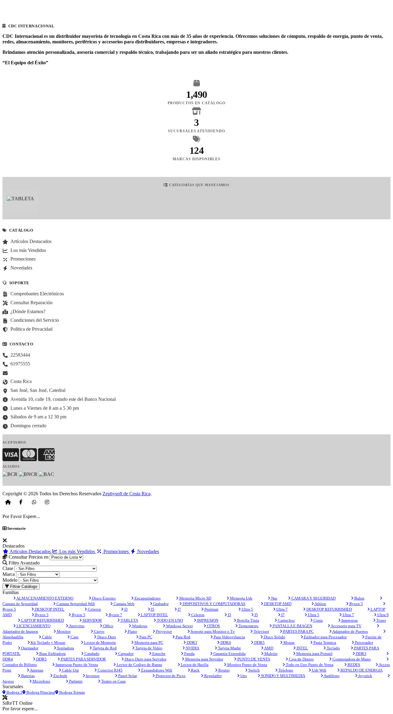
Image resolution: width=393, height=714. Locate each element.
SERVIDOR (92, 620)
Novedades (147, 551)
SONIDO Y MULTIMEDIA (282, 675)
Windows (139, 626)
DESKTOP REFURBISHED (328, 609)
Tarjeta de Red (104, 648)
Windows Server (179, 626)
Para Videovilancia (229, 637)
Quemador (29, 648)
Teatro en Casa (113, 681)
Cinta (318, 620)
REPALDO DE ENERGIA (361, 670)
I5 (152, 609)
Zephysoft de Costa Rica (126, 493)
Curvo (98, 631)
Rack (195, 670)
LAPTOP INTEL (154, 614)
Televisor (261, 631)
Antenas (36, 670)
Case (74, 637)
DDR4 (225, 642)
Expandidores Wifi (156, 670)
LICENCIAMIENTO (33, 626)
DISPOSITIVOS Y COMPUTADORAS (213, 603)
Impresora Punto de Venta (76, 664)
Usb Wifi (318, 670)
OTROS (213, 626)
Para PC (145, 637)
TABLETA (129, 620)
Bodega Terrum (71, 692)
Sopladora (65, 648)
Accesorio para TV (345, 626)
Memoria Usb (240, 598)
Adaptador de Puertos (350, 631)
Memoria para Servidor (203, 659)
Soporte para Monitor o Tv (212, 631)
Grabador (160, 603)
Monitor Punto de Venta (246, 664)
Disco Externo (103, 598)
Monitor (63, 631)
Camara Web (123, 603)
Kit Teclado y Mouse (47, 642)
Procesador (363, 642)
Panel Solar (127, 675)
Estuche (158, 653)
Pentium (211, 609)
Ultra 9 (382, 614)
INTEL (302, 648)
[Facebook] (20, 502)
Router (223, 670)
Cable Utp (70, 670)
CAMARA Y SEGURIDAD (313, 598)
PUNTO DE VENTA (253, 659)
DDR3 (191, 642)
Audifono (331, 675)
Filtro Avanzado (23, 562)
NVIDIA (192, 648)
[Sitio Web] (8, 502)
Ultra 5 (247, 609)
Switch (253, 670)
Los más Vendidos (77, 551)
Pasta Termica (324, 642)
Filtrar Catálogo (23, 586)
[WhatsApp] (34, 502)
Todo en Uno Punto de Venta (309, 664)
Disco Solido (274, 637)
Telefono (285, 670)
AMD (268, 648)
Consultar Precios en (28, 557)
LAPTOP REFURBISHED (42, 620)
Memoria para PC (148, 642)
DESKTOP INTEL (49, 609)
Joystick (364, 675)
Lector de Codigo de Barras (139, 664)
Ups (243, 675)
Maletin (270, 653)
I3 (125, 609)
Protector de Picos (170, 675)
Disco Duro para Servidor (145, 659)
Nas (273, 598)
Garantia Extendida (229, 653)
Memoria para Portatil (314, 653)
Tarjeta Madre (229, 648)
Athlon (320, 603)
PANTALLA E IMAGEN (292, 626)
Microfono (41, 681)
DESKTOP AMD (277, 603)
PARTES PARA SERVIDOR (83, 659)
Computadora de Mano (351, 659)
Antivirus (76, 626)
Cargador (125, 653)
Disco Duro (106, 637)
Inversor (92, 675)
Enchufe (60, 675)
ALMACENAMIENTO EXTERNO (44, 598)
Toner (380, 620)
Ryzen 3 (355, 603)
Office (107, 626)
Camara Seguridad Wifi (75, 603)
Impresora (349, 620)
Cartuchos (286, 620)
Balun (358, 598)
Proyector (163, 631)
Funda (189, 653)
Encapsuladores (147, 598)
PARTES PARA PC (298, 631)
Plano (132, 631)
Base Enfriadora (52, 653)
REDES (353, 664)
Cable (46, 637)
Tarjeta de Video (148, 648)
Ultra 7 (281, 609)
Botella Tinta (247, 620)
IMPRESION (207, 620)
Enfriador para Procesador (325, 637)
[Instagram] (47, 502)
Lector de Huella (194, 664)
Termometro (248, 626)
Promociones (116, 551)
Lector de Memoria (99, 642)
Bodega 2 (14, 692)
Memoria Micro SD (194, 598)
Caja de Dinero (301, 659)
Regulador (212, 675)
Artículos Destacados (30, 551)
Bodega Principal (40, 692)
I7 (179, 609)
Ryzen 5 (78, 614)
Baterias (27, 675)
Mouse (288, 642)
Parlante (75, 681)
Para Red (182, 637)
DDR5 (259, 642)
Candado (91, 653)
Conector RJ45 (110, 670)
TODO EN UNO (169, 620)
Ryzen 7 (115, 614)
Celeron (94, 609)
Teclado (333, 648)
